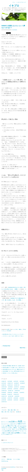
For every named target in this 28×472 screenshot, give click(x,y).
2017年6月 (22, 381)
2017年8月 (10, 381)
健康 (6, 426)
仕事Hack (9, 431)
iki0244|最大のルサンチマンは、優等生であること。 (14, 369)
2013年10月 (10, 396)
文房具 (11, 423)
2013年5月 (22, 398)
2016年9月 (16, 383)
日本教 (13, 430)
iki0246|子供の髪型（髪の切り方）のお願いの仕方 (14, 365)
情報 (17, 433)
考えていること (13, 426)
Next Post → (23, 347)
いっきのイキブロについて (21, 2)
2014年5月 (22, 392)
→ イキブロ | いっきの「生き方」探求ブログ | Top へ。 (12, 336)
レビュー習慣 (16, 424)
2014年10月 (17, 390)
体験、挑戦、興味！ (12, 410)
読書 (15, 433)
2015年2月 (22, 388)
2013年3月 (10, 399)
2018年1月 (3, 381)
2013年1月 (22, 399)
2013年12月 (16, 394)
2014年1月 (10, 394)
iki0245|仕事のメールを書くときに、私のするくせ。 (14, 367)
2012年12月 (4, 401)
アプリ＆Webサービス (7, 434)
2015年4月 (10, 388)
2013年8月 (3, 398)
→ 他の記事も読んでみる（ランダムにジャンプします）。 (13, 334)
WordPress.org (4, 461)
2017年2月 (3, 383)
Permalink (9, 330)
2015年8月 (10, 386)
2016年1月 (3, 385)
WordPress (12, 467)
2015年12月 (10, 385)
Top (2, 470)
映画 (6, 430)
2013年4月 (3, 399)
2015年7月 (16, 386)
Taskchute (24, 426)
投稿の (9, 459)
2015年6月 (22, 386)
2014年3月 (3, 394)
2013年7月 (10, 398)
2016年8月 (22, 383)
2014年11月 (10, 390)
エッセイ (18, 429)
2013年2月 (16, 399)
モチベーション (19, 431)
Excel (4, 430)
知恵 (20, 421)
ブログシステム (5, 421)
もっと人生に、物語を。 (17, 329)
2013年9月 (17, 396)
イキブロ (14, 5)
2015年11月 (16, 385)
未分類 (7, 329)
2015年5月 (3, 388)
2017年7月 (16, 381)
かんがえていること (6, 423)
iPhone (16, 421)
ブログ (2, 410)
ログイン (3, 459)
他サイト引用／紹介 (8, 433)
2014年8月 (3, 392)
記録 (13, 422)
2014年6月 (16, 392)
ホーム (14, 2)
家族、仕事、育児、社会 (6, 411)
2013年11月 (4, 396)
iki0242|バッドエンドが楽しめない (10, 373)
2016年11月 (10, 383)
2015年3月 (16, 388)
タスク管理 (21, 427)
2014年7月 (10, 392)
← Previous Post (5, 345)
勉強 (21, 426)
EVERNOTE (3, 427)
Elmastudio (3, 468)
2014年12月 (4, 390)
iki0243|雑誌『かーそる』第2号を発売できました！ (14, 371)
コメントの (16, 459)
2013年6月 (16, 398)
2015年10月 (4, 386)
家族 (10, 421)
